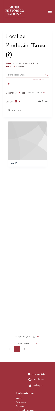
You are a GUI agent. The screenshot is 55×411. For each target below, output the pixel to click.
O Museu (21, 402)
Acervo (20, 406)
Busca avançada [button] (40, 80)
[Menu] (50, 11)
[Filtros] (9, 84)
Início (19, 398)
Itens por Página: (22, 336)
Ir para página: (23, 343)
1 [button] (17, 349)
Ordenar (10, 93)
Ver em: (10, 101)
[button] (9, 349)
